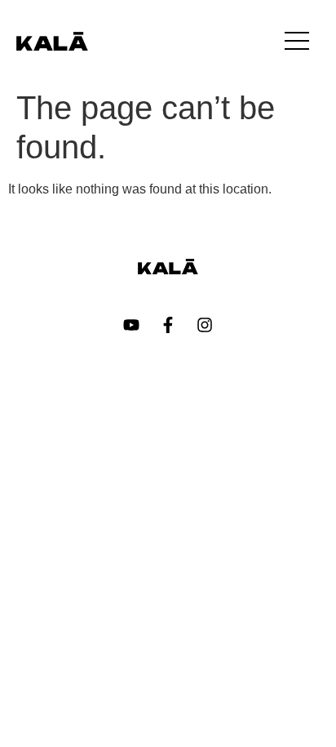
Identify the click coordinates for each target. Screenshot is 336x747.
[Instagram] (204, 325)
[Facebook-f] (168, 325)
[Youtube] (131, 325)
